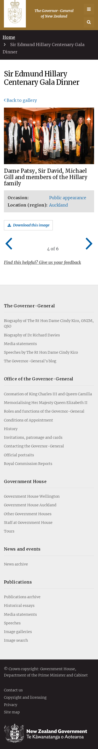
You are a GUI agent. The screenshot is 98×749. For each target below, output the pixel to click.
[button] (89, 22)
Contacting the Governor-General (34, 446)
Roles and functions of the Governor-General (44, 411)
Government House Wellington (32, 496)
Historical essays (19, 605)
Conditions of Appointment (28, 420)
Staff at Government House (28, 522)
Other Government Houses (27, 514)
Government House (25, 481)
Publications (18, 582)
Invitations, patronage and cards (33, 437)
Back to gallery (22, 100)
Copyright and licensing (25, 697)
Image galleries (18, 631)
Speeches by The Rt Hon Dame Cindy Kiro (41, 352)
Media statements (20, 343)
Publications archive (22, 597)
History (11, 428)
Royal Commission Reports (28, 463)
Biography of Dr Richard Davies (32, 335)
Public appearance (67, 197)
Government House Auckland (30, 505)
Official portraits (19, 455)
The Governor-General (29, 305)
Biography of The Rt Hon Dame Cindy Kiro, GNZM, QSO (49, 323)
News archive (16, 564)
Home (9, 37)
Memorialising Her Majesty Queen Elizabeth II (46, 402)
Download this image (31, 225)
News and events (22, 549)
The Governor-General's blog (30, 361)
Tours (9, 531)
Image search (16, 640)
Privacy (10, 705)
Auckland (58, 205)
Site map (12, 712)
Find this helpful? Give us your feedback (42, 262)
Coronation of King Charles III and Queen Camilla (48, 394)
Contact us (13, 690)
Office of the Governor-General (38, 378)
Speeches (12, 623)
